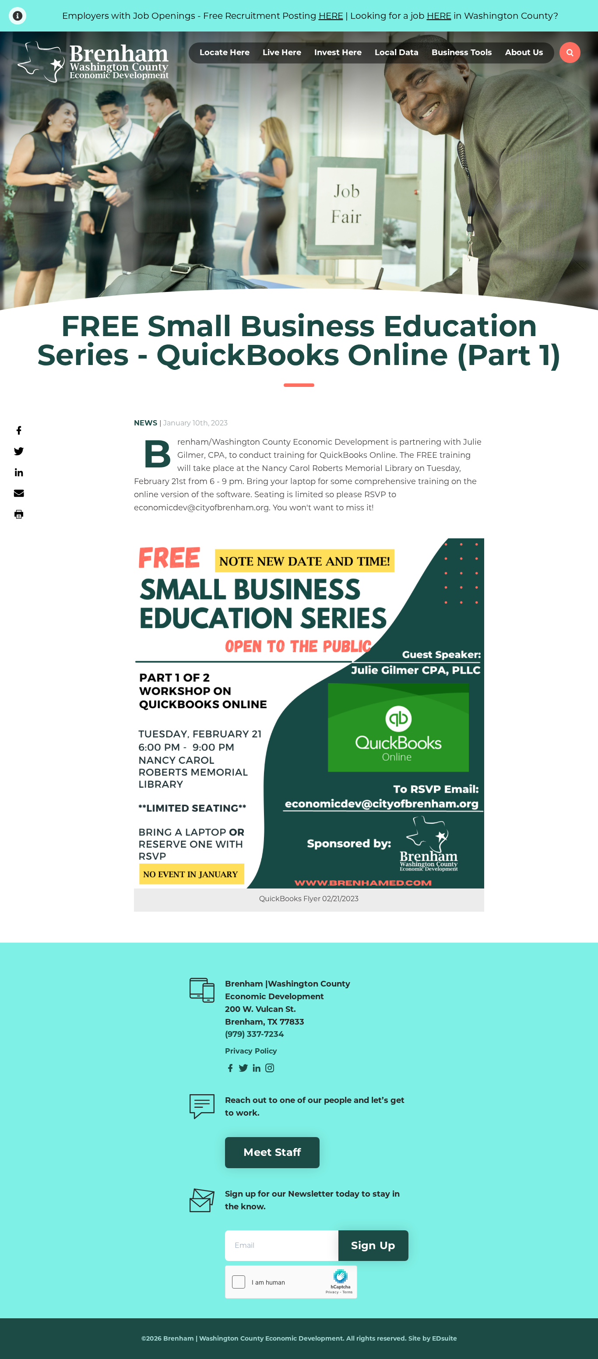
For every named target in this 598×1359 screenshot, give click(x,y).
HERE (331, 16)
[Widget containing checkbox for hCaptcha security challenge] (291, 1282)
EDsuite (444, 1338)
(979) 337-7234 (254, 1034)
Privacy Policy (251, 1051)
